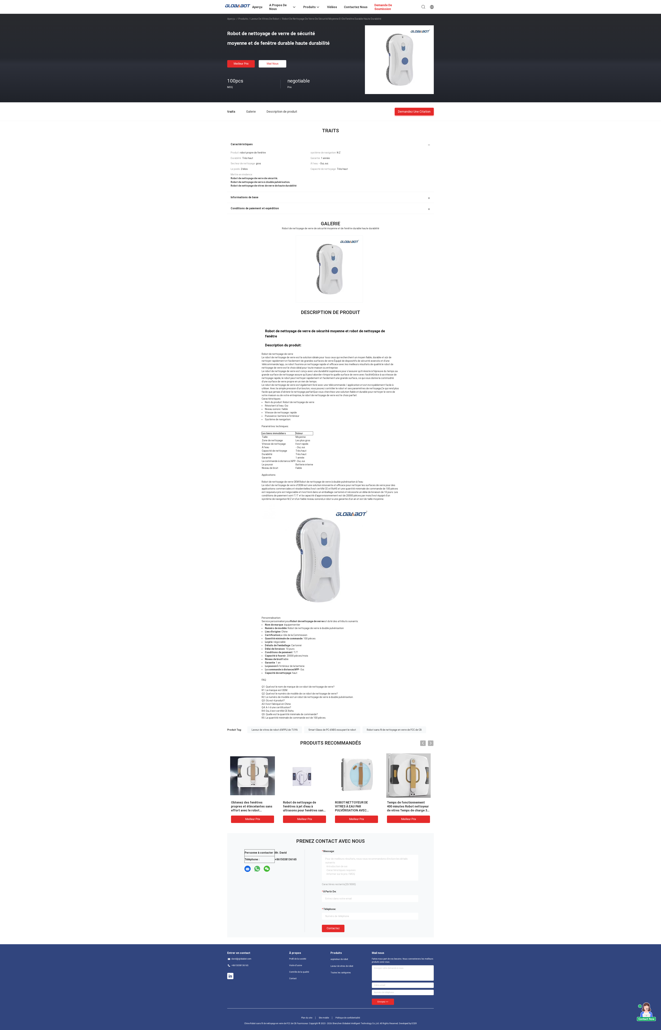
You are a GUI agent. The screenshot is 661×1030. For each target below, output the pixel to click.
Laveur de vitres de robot (265, 18)
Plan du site (306, 1018)
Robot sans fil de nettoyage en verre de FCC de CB (394, 729)
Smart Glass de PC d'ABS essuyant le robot (332, 729)
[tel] (276, 869)
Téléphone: (329, 909)
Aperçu (231, 18)
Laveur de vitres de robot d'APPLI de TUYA (275, 729)
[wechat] (267, 869)
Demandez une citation (414, 111)
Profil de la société (297, 959)
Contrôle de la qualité (299, 972)
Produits (243, 18)
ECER (414, 1023)
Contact (293, 978)
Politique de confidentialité (347, 1018)
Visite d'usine (295, 965)
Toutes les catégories (340, 972)
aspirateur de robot (339, 959)
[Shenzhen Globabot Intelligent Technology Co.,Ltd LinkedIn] (230, 976)
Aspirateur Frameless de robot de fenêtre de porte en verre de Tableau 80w (355, 806)
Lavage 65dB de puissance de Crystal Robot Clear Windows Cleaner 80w (304, 806)
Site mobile (324, 1018)
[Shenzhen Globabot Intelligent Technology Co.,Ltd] (237, 5)
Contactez (333, 928)
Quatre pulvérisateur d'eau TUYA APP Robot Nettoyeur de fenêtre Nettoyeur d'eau (250, 806)
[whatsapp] (257, 869)
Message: (328, 851)
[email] (247, 869)
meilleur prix (241, 63)
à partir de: (329, 891)
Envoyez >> (382, 1002)
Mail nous (273, 63)
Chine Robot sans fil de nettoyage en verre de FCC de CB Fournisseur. (276, 1023)
